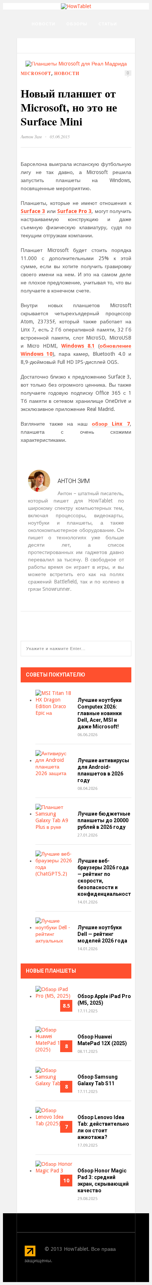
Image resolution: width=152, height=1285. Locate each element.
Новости (43, 24)
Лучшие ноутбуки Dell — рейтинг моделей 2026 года (102, 934)
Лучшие (42, 60)
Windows (43, 79)
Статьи (108, 24)
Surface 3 (33, 211)
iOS (67, 60)
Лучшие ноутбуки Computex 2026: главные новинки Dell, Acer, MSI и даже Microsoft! (99, 713)
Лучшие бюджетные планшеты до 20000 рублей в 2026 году (103, 820)
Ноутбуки (44, 42)
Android (93, 60)
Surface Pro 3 (74, 211)
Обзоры (76, 24)
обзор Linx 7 (111, 424)
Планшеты (82, 42)
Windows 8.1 (78, 346)
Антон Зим (31, 136)
